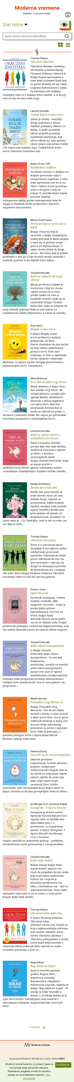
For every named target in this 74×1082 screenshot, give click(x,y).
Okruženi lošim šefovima (35, 929)
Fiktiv (62, 1058)
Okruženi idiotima (35, 78)
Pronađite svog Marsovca (35, 718)
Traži (67, 36)
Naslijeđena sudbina (35, 185)
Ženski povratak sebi (35, 504)
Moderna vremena (37, 8)
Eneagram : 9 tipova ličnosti (35, 824)
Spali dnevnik (36, 609)
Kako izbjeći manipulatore (35, 664)
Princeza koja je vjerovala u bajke (35, 240)
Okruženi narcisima (35, 556)
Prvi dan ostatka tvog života (34, 398)
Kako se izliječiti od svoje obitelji (35, 293)
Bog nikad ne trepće (35, 984)
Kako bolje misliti (36, 877)
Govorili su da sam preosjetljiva (37, 771)
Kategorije (64, 24)
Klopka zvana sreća (35, 345)
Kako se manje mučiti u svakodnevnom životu (36, 451)
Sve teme (13, 25)
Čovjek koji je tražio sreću (35, 131)
